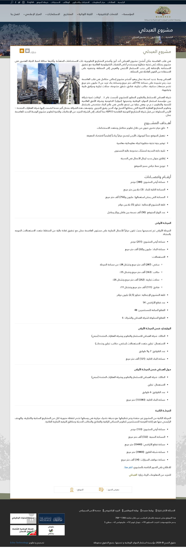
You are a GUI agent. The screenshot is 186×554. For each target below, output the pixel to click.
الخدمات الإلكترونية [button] (108, 14)
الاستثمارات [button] (53, 14)
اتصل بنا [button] (15, 14)
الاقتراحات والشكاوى (81, 2)
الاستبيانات (55, 2)
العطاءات (111, 2)
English (30, 2)
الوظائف (66, 2)
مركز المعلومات (98, 2)
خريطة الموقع (42, 2)
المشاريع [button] (68, 14)
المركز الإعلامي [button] (33, 14)
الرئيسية (121, 2)
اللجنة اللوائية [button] (86, 14)
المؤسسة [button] (128, 14)
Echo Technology (19, 542)
